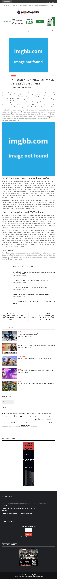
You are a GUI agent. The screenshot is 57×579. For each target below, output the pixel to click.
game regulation (22, 419)
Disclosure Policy (29, 575)
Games (14, 75)
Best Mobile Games (47, 413)
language (8, 423)
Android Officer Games (30, 413)
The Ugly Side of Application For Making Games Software (41, 316)
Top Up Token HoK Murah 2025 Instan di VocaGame (34, 358)
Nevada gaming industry (40, 422)
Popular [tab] (4, 327)
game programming (13, 419)
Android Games (22, 413)
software (25, 425)
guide (37, 419)
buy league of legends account (7, 416)
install (3, 423)
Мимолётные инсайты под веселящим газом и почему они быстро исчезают (36, 333)
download (18, 416)
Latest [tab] (10, 327)
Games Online (22, 356)
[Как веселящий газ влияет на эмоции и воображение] (9, 385)
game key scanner (5, 419)
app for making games (39, 413)
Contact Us (21, 575)
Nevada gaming (33, 422)
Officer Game (32, 537)
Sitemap (37, 575)
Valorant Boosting (33, 426)
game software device (30, 419)
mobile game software (19, 422)
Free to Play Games (34, 416)
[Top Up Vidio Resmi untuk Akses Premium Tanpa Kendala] (9, 348)
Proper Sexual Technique (16, 426)
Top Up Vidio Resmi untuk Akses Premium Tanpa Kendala (28, 5)
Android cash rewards (14, 413)
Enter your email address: (28, 532)
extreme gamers (27, 416)
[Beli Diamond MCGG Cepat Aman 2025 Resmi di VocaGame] (9, 373)
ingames (49, 419)
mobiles (26, 423)
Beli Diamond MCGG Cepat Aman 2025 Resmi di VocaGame (31, 287)
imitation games (43, 419)
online (49, 422)
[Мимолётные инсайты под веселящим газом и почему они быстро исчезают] (9, 335)
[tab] (14, 327)
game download (41, 416)
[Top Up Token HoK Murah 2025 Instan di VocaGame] (9, 360)
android (5, 413)
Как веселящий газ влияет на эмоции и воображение (31, 294)
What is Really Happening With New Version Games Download (16, 316)
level (13, 423)
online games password (6, 426)
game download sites (49, 416)
